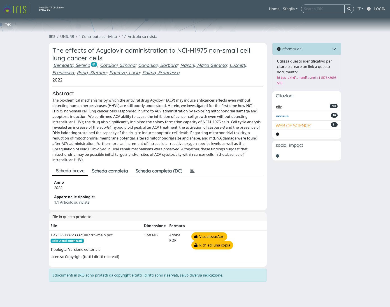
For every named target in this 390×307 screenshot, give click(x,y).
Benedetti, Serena (71, 65)
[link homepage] (16, 8)
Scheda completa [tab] (110, 171)
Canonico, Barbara (157, 65)
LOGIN (379, 8)
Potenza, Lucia (124, 72)
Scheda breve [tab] (70, 170)
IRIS (52, 36)
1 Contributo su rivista (98, 36)
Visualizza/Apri (210, 236)
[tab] (192, 171)
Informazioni (291, 49)
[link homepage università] (53, 8)
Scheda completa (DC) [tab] (159, 171)
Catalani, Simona (117, 65)
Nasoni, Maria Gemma (203, 65)
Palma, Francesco (160, 72)
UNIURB (67, 36)
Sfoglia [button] (289, 8)
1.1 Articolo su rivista (139, 36)
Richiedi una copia (213, 245)
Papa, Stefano (91, 72)
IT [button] (359, 8)
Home (274, 8)
